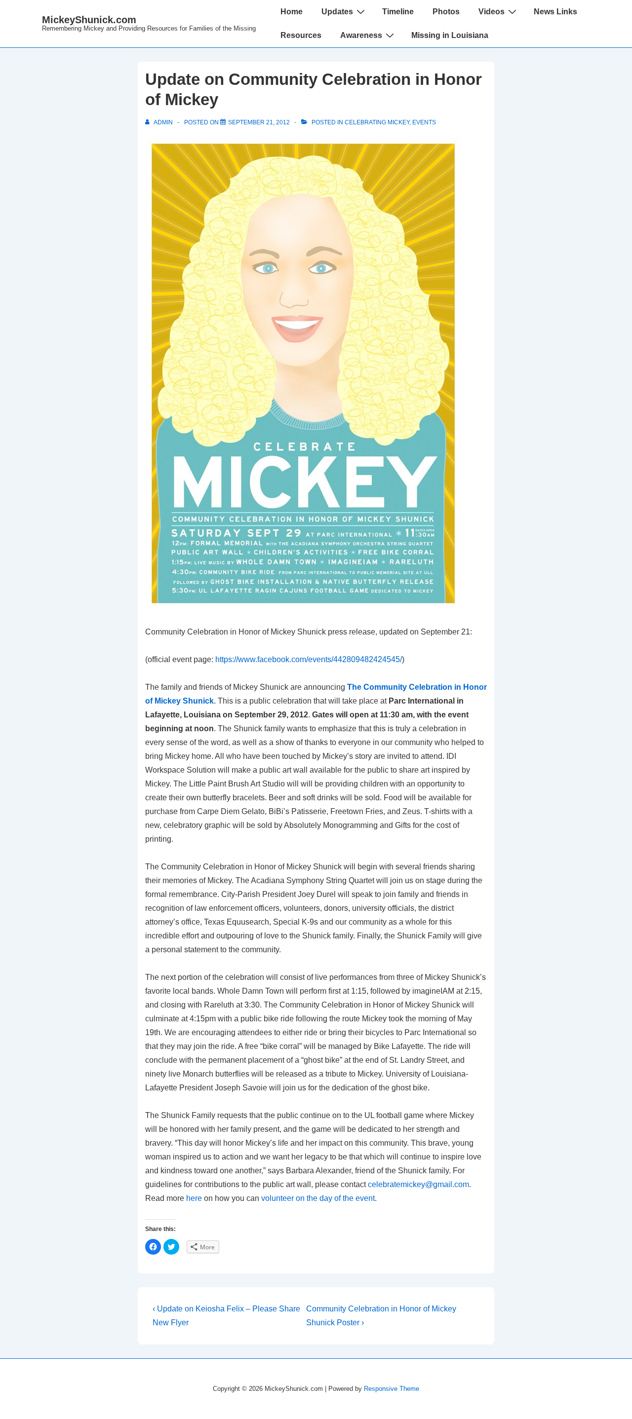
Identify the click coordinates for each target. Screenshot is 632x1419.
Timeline (398, 11)
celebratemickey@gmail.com (418, 1184)
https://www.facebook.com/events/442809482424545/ (308, 659)
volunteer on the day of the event (318, 1198)
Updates (337, 11)
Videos (491, 11)
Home (291, 11)
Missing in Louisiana (449, 35)
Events (424, 122)
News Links (555, 11)
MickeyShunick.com (89, 19)
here (194, 1198)
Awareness (361, 35)
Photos (446, 11)
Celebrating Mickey (377, 122)
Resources (300, 35)
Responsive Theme (391, 1388)
